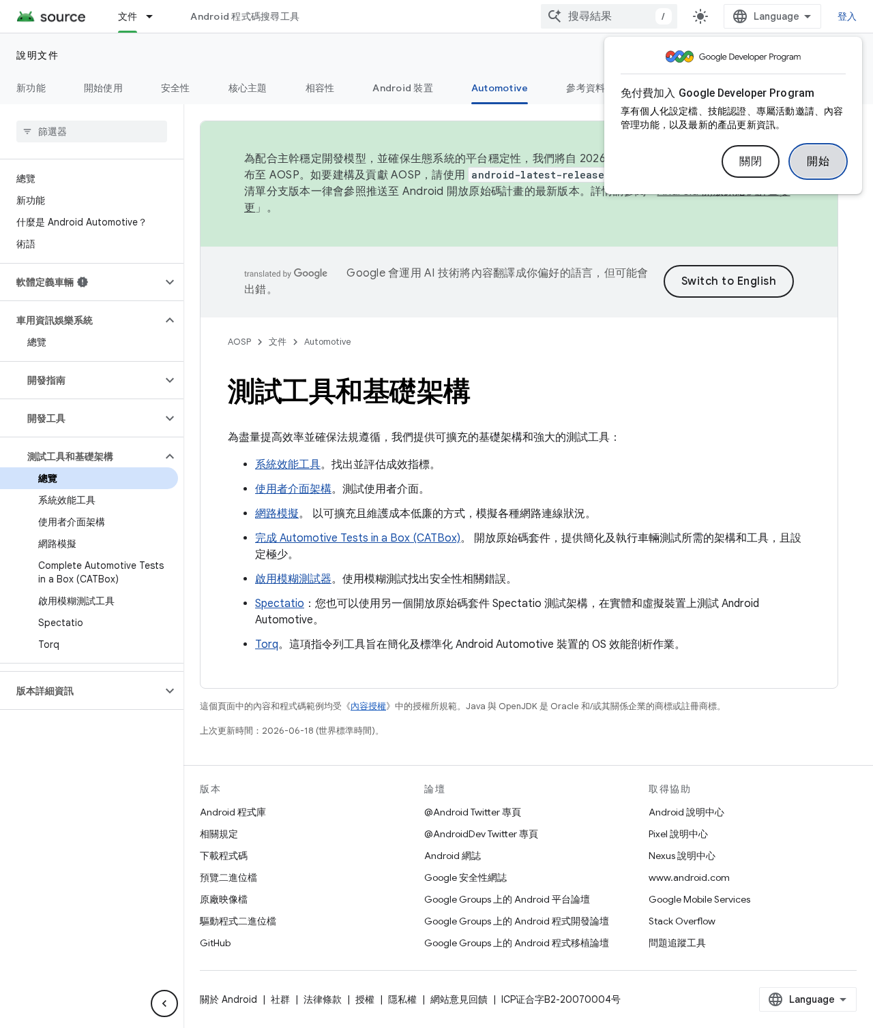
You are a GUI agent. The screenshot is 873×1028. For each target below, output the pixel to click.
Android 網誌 (452, 856)
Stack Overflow (682, 921)
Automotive (500, 88)
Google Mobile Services (699, 899)
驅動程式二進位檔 (238, 921)
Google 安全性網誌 (465, 877)
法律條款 (323, 999)
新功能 (31, 88)
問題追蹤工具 (677, 943)
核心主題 (247, 88)
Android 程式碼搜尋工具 (244, 16)
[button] (81, 282)
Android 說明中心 (686, 812)
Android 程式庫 (233, 812)
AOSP (239, 341)
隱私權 (402, 999)
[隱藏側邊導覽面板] (164, 1003)
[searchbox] (91, 131)
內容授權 (368, 706)
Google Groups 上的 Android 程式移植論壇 (516, 943)
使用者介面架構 (293, 489)
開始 (818, 161)
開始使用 (103, 88)
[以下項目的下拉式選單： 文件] (155, 16)
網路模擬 (277, 513)
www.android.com (689, 877)
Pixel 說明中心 (678, 834)
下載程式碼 (224, 856)
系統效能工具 (288, 464)
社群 (280, 999)
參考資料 (585, 88)
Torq (266, 644)
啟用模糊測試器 (293, 579)
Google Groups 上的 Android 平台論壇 (507, 899)
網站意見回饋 (459, 999)
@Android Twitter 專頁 (472, 812)
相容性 (320, 88)
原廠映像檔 (224, 899)
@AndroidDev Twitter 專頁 (481, 834)
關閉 (750, 161)
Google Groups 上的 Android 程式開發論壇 (516, 921)
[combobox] (609, 16)
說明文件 (37, 55)
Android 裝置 (402, 88)
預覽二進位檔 (228, 877)
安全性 (175, 88)
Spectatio (279, 603)
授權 (364, 999)
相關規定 (219, 834)
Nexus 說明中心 (682, 856)
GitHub (215, 943)
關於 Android (228, 999)
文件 (128, 16)
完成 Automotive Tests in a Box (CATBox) (357, 538)
